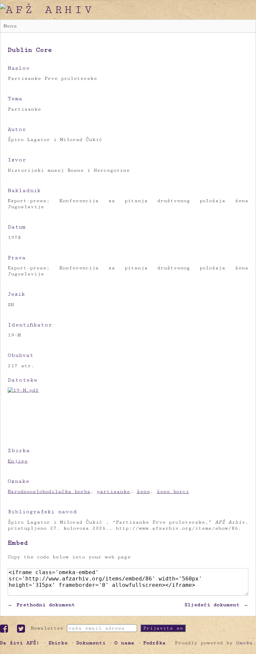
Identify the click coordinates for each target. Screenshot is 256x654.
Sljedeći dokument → (216, 605)
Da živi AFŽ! (20, 643)
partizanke (113, 491)
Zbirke (58, 643)
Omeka (244, 643)
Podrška (154, 643)
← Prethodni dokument (41, 605)
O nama (124, 643)
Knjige (18, 461)
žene (143, 491)
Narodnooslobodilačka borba (49, 491)
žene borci (173, 491)
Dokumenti (91, 643)
